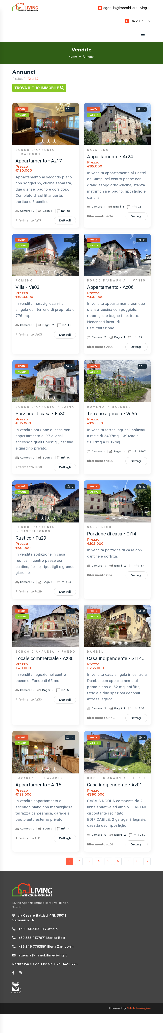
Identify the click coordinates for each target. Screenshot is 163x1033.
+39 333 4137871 (32, 938)
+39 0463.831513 (32, 929)
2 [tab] (43, 141)
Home (73, 56)
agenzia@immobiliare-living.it (126, 8)
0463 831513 (140, 21)
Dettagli (65, 220)
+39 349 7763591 (32, 946)
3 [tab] (49, 141)
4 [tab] (55, 141)
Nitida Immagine (139, 1008)
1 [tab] (37, 141)
